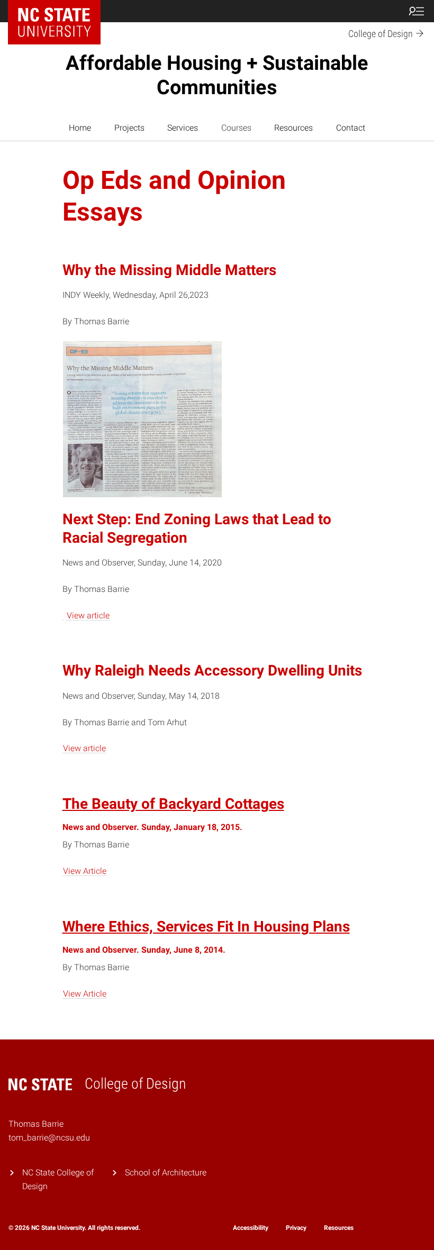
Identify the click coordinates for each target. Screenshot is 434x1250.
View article (88, 615)
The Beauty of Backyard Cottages (173, 804)
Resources (293, 128)
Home (80, 128)
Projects (129, 128)
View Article (84, 871)
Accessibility (250, 1227)
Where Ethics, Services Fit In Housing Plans (206, 926)
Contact (350, 128)
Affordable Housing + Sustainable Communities (217, 75)
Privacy (296, 1227)
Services (182, 128)
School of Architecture (165, 1172)
